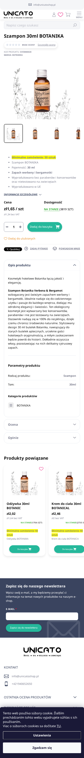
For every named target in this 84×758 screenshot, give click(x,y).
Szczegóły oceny (46, 44)
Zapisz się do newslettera (24, 627)
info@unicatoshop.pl (25, 676)
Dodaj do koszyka (41, 226)
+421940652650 (22, 684)
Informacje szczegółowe (21, 194)
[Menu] (79, 14)
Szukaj (75, 25)
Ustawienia (42, 735)
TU (59, 726)
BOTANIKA (23, 405)
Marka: (13, 55)
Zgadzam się (42, 748)
